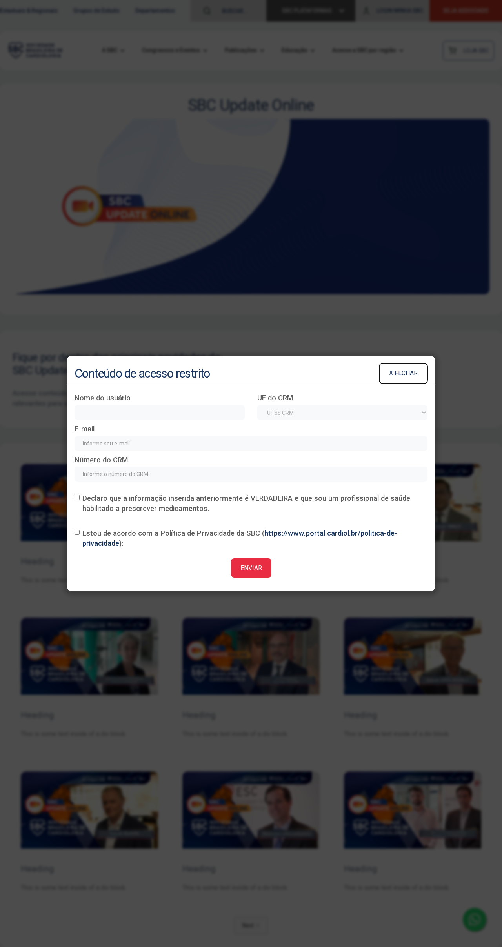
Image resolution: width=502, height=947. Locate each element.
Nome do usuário (103, 398)
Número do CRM (101, 460)
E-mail (85, 429)
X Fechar (403, 373)
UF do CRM (275, 398)
